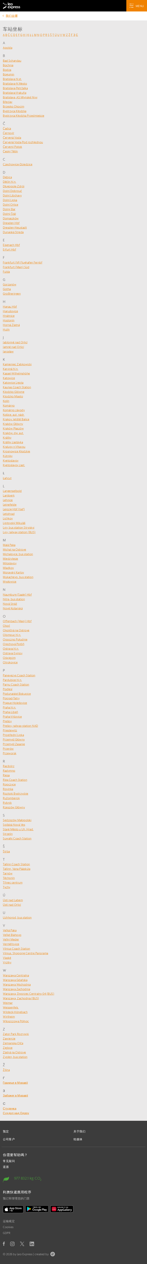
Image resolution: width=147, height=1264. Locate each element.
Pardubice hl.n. (12, 680)
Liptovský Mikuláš (14, 523)
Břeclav (7, 101)
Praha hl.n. (9, 707)
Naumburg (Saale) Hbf (17, 594)
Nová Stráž (10, 603)
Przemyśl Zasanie (14, 744)
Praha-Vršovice (12, 716)
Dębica (7, 177)
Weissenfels (11, 1007)
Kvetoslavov (11, 460)
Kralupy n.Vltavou (14, 446)
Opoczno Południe (15, 639)
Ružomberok (11, 798)
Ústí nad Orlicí (12, 904)
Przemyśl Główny (14, 739)
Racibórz (8, 766)
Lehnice (8, 500)
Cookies (8, 1227)
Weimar (8, 1002)
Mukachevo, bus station (18, 577)
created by (42, 1254)
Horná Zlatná (11, 324)
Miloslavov (9, 563)
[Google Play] (36, 1209)
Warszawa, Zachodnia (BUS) (21, 998)
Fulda (6, 271)
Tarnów (7, 873)
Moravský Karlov (13, 572)
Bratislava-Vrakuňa (14, 92)
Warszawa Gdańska (15, 980)
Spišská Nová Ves (14, 824)
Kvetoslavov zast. (14, 465)
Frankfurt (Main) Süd (16, 267)
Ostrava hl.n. (11, 648)
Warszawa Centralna (16, 975)
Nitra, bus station (14, 599)
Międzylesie (10, 558)
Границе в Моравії (15, 1082)
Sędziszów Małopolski (17, 820)
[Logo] (11, 5)
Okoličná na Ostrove (16, 630)
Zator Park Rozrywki (16, 1034)
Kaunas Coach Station (17, 387)
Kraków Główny (13, 423)
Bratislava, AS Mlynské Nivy (20, 97)
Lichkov (8, 518)
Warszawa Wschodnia (17, 984)
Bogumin (8, 74)
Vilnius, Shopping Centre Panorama (25, 953)
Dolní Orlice (10, 204)
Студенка (9, 1108)
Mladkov (8, 567)
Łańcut (7, 478)
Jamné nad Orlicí (13, 346)
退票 (6, 1167)
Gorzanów (9, 284)
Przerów (8, 748)
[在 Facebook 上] (4, 1244)
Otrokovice (10, 662)
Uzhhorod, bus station (17, 917)
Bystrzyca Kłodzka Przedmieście (23, 115)
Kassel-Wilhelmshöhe (16, 373)
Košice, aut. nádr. (13, 414)
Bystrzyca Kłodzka (14, 111)
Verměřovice (11, 944)
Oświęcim (9, 657)
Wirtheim (9, 1016)
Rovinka (8, 789)
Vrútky (7, 962)
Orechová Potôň (13, 644)
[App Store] (13, 1209)
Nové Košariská (13, 608)
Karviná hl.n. (10, 368)
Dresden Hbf (11, 223)
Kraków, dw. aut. (13, 433)
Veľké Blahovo (12, 934)
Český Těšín (10, 151)
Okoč (6, 625)
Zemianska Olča (13, 1043)
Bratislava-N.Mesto (15, 83)
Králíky (7, 437)
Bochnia (8, 65)
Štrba (6, 851)
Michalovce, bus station (18, 554)
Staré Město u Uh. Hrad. (18, 829)
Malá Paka (9, 544)
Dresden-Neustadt (15, 227)
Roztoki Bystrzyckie (15, 793)
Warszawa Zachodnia (16, 989)
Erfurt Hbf (9, 249)
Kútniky (8, 455)
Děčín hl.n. (9, 181)
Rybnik (7, 802)
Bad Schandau (12, 60)
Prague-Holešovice (15, 702)
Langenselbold (12, 490)
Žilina (6, 1069)
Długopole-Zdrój (13, 186)
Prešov (7, 721)
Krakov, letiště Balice (16, 419)
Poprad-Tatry (11, 698)
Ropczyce (9, 784)
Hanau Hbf (10, 306)
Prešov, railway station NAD (20, 725)
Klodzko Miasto (13, 396)
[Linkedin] (32, 1244)
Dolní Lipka (10, 200)
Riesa (6, 775)
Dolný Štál (9, 213)
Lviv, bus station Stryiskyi (18, 527)
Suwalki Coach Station (17, 838)
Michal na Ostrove (14, 549)
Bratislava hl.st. (12, 79)
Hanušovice (10, 311)
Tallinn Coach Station (16, 864)
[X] (22, 1244)
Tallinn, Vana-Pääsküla (16, 868)
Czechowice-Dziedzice (17, 164)
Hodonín (9, 320)
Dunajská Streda (13, 232)
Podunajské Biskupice (17, 693)
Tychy (6, 887)
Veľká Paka (9, 930)
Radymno (9, 770)
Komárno (9, 405)
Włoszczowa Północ (16, 1021)
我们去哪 (12, 15)
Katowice (9, 378)
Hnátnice (9, 315)
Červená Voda (12, 137)
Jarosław (8, 351)
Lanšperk (9, 495)
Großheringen (12, 293)
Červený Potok (12, 146)
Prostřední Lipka (13, 734)
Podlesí (7, 689)
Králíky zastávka (13, 442)
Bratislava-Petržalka (15, 88)
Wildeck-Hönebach (15, 1012)
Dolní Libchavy (12, 195)
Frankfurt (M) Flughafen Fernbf (22, 262)
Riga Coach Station (15, 779)
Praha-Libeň (10, 712)
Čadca (7, 128)
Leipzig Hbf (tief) (14, 509)
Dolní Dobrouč (12, 190)
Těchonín (9, 878)
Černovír (8, 133)
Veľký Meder (11, 939)
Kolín (6, 400)
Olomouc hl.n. (12, 634)
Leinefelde (9, 504)
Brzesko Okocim (13, 106)
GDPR (6, 1233)
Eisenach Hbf (11, 244)
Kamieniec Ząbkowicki (17, 364)
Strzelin (8, 833)
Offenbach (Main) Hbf (17, 621)
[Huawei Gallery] (61, 1209)
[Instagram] (12, 1244)
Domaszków (11, 218)
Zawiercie (9, 1038)
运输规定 (9, 1221)
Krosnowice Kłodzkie (16, 451)
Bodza (7, 69)
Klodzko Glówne (13, 391)
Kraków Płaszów (13, 428)
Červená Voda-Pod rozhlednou (23, 142)
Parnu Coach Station (16, 684)
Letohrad (9, 513)
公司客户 (9, 1139)
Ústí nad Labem (13, 900)
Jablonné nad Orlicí (15, 342)
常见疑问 (9, 1161)
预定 (6, 1131)
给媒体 (78, 1139)
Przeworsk (9, 753)
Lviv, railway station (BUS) (19, 532)
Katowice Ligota (13, 382)
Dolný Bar (9, 209)
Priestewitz (10, 730)
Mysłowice (9, 581)
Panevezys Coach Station (19, 675)
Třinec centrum (12, 882)
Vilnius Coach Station (16, 948)
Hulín (6, 329)
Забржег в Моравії (15, 1095)
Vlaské (7, 957)
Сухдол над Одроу (16, 1113)
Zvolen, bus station (15, 1056)
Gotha (7, 289)
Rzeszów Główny (14, 807)
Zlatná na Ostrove (14, 1052)
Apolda (7, 47)
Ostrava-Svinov (12, 653)
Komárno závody (14, 410)
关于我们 (79, 1131)
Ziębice (8, 1047)
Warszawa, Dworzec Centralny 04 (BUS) (28, 993)
